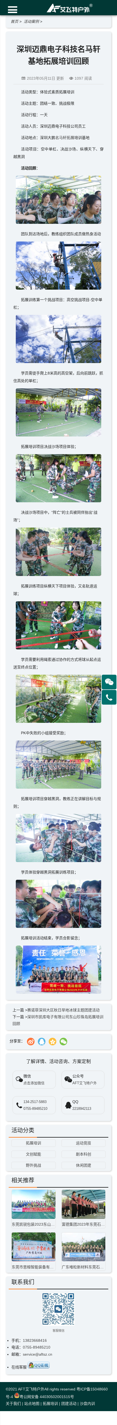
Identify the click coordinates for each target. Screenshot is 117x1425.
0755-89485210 (35, 1109)
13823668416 (35, 1340)
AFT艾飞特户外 (31, 1389)
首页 (14, 21)
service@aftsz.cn (37, 1354)
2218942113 (81, 1109)
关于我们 (13, 1403)
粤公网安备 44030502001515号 (47, 1397)
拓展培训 (50, 1403)
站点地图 (31, 1403)
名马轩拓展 (64, 137)
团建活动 (68, 1403)
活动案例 (31, 21)
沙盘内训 (87, 1403)
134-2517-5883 (35, 1102)
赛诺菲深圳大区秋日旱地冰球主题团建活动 (63, 1010)
